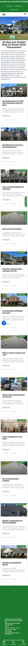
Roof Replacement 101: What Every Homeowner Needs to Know (13, 103)
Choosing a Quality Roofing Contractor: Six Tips (12, 270)
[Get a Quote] (23, 642)
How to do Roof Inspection (12, 229)
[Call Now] (13, 642)
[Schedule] (4, 642)
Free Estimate (18, 6)
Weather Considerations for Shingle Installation (12, 521)
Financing (9, 6)
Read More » (6, 116)
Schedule (4, 644)
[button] (25, 14)
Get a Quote (23, 644)
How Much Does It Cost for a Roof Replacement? (12, 146)
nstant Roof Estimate (7, 73)
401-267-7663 (14, 9)
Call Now (13, 644)
